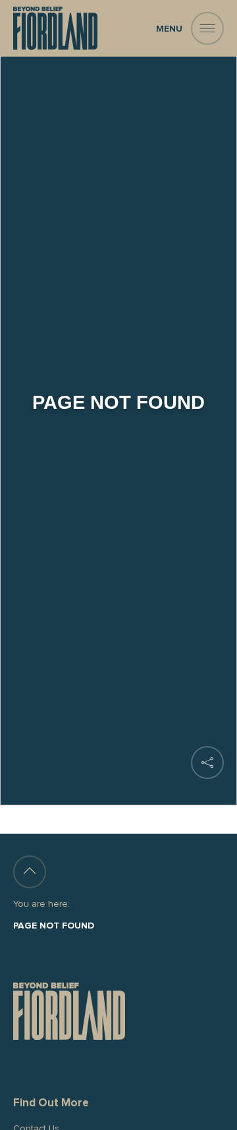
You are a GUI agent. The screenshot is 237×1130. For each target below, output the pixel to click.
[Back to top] (29, 871)
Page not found (53, 925)
